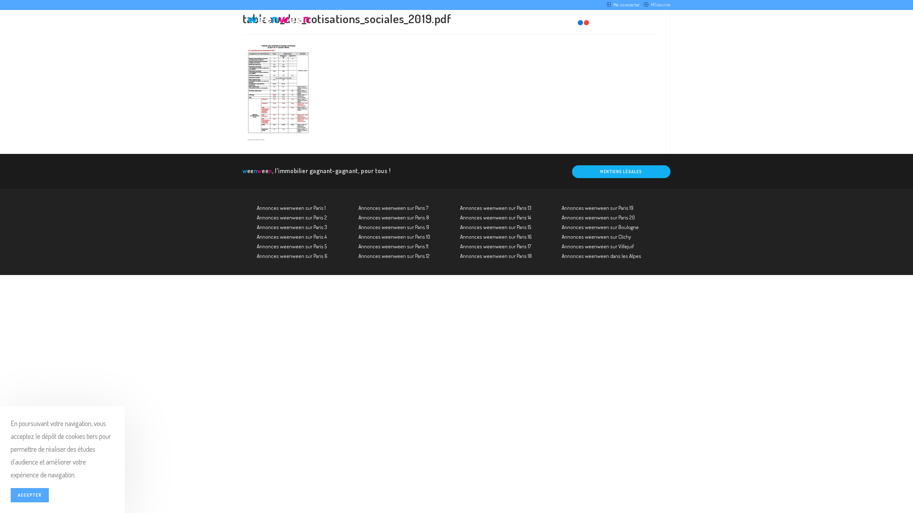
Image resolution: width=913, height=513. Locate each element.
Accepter (30, 495)
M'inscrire (660, 4)
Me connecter (626, 4)
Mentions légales (621, 171)
